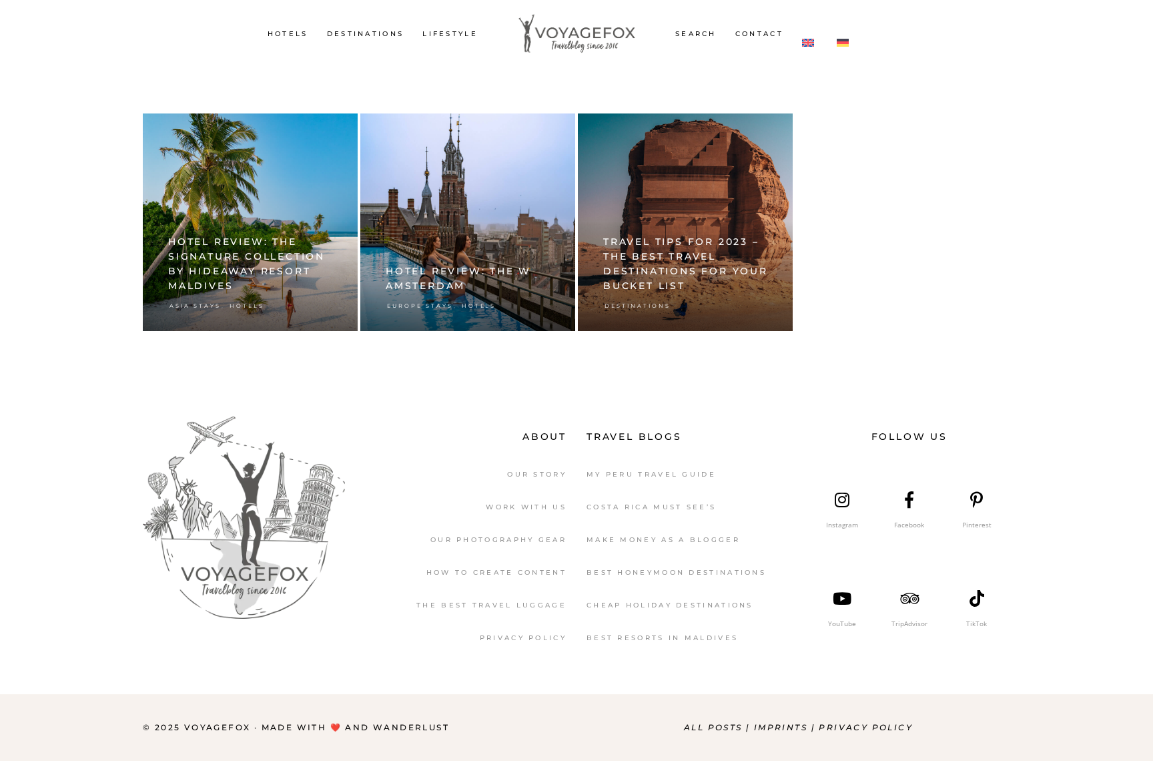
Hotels (247, 305)
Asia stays (195, 305)
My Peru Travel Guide (651, 474)
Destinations (638, 305)
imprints (782, 727)
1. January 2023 (751, 130)
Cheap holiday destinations (670, 605)
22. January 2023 (313, 130)
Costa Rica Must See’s (651, 507)
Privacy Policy (523, 637)
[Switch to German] (844, 33)
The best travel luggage (491, 605)
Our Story (536, 474)
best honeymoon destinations (676, 572)
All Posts (713, 727)
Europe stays (420, 305)
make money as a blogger (663, 539)
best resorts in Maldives (662, 637)
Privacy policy (866, 727)
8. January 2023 (533, 130)
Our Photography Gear (498, 539)
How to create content (496, 572)
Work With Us (526, 507)
